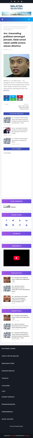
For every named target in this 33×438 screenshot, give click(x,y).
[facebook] (11, 1)
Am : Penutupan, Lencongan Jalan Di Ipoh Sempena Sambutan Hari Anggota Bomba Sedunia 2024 (20, 299)
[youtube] (26, 225)
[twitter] (15, 1)
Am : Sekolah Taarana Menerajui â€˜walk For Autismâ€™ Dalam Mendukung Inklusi (20, 288)
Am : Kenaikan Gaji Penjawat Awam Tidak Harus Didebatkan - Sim (20, 279)
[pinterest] (22, 1)
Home (5, 26)
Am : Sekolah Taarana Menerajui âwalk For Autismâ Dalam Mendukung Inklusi (20, 325)
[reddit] (6, 225)
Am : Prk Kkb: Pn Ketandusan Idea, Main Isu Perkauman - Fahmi (20, 140)
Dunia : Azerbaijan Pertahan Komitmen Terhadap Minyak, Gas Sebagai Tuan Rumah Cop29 (20, 130)
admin (6, 49)
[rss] (20, 220)
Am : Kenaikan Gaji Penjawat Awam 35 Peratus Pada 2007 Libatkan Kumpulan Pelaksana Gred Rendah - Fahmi (20, 120)
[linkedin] (26, 220)
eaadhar (12, 435)
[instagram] (18, 1)
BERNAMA (6, 90)
